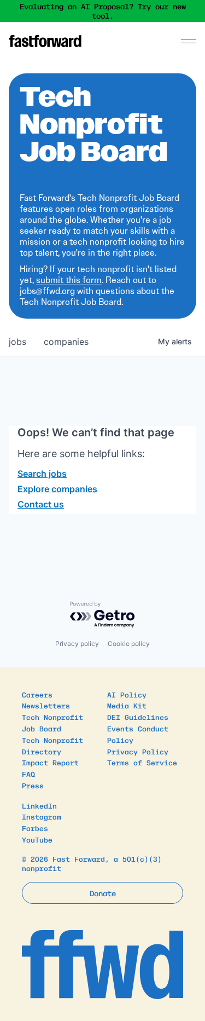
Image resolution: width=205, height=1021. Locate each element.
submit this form (69, 280)
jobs (17, 341)
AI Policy (127, 694)
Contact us (40, 504)
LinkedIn (39, 805)
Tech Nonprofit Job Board (52, 723)
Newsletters (46, 705)
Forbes (35, 828)
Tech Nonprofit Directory (52, 746)
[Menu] (188, 41)
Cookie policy (129, 643)
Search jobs (42, 473)
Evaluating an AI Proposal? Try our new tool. (103, 11)
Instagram (41, 816)
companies (66, 341)
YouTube (37, 839)
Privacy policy (77, 643)
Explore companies (57, 488)
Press (33, 785)
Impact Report (50, 762)
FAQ (28, 774)
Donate (103, 892)
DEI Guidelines (137, 717)
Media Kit (127, 705)
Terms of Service (142, 762)
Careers (37, 694)
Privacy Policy (137, 751)
